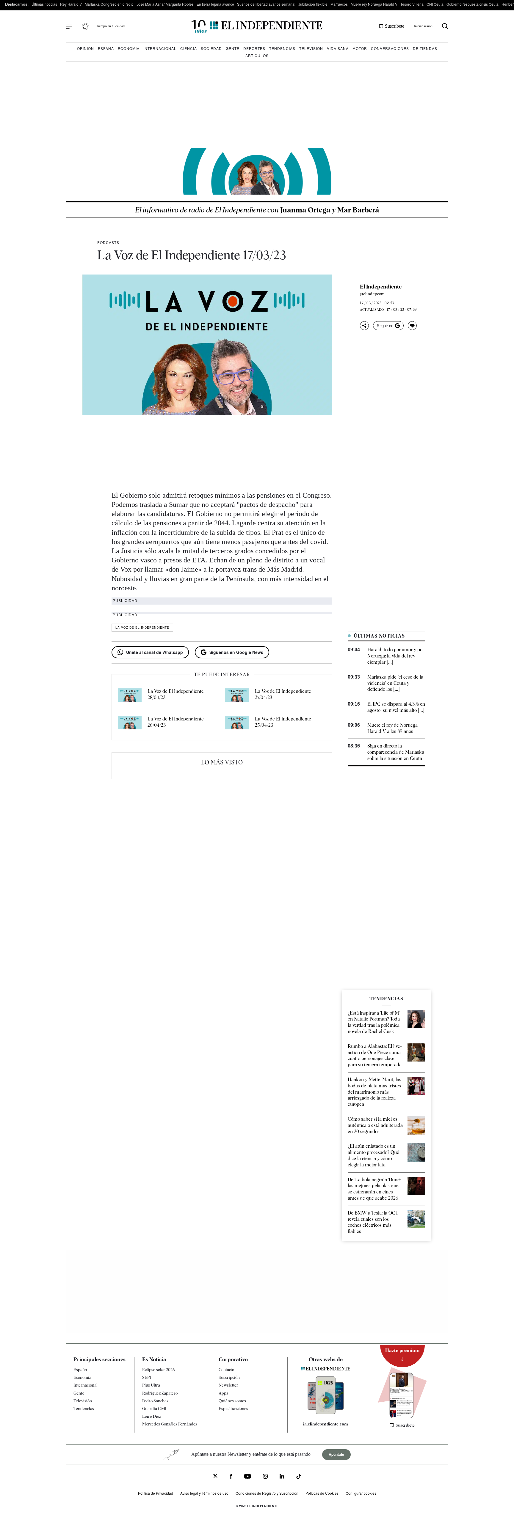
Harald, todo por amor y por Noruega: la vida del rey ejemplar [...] (395, 656)
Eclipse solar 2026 (158, 1369)
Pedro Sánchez (155, 1400)
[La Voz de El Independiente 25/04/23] (237, 724)
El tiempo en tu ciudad (109, 26)
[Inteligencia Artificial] (325, 1412)
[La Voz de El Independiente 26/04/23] (130, 724)
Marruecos (339, 4)
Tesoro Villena (412, 4)
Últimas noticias (44, 4)
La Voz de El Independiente (142, 627)
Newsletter (228, 1385)
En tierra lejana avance (215, 4)
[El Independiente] (257, 26)
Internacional (159, 48)
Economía (129, 48)
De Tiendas (425, 48)
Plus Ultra (151, 1385)
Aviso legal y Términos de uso (204, 1493)
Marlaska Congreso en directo (109, 4)
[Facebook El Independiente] (231, 1477)
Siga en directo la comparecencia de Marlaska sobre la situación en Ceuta (395, 752)
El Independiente (381, 286)
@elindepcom (372, 294)
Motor (359, 48)
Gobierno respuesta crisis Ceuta (472, 4)
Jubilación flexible (312, 4)
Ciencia (188, 48)
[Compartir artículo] (364, 325)
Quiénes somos (232, 1400)
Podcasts (108, 242)
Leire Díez (151, 1416)
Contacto (226, 1369)
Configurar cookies (361, 1493)
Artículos (257, 55)
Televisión (311, 48)
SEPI (146, 1377)
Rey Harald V (71, 4)
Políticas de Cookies (322, 1493)
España (106, 48)
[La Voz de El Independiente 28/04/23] (130, 696)
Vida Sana (338, 48)
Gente (232, 48)
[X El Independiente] (215, 1476)
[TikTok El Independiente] (298, 1477)
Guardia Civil (154, 1408)
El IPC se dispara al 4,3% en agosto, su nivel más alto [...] (396, 707)
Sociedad (211, 48)
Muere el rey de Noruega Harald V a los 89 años (392, 728)
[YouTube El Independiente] (247, 1477)
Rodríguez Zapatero (160, 1393)
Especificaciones (233, 1408)
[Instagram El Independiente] (265, 1477)
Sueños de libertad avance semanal (266, 4)
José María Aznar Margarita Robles (165, 4)
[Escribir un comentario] (412, 325)
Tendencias (282, 48)
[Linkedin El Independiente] (282, 1477)
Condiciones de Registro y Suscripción (267, 1493)
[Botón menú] (69, 26)
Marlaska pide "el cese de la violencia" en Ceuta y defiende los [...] (395, 683)
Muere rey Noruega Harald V (374, 4)
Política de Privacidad (155, 1493)
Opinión (85, 48)
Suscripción (229, 1377)
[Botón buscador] (445, 26)
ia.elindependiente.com (325, 1424)
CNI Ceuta (435, 4)
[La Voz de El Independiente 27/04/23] (237, 696)
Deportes (254, 48)
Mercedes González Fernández (169, 1424)
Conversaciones (390, 48)
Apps (223, 1393)
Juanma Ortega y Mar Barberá (257, 210)
